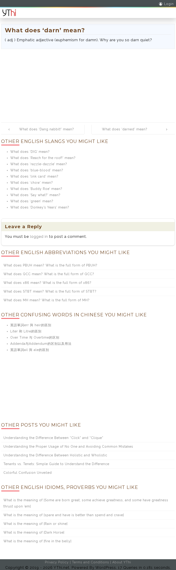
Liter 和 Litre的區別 (25, 331)
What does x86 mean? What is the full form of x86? (47, 283)
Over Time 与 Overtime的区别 (34, 337)
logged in (39, 236)
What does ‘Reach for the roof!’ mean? (43, 158)
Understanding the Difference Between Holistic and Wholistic (55, 455)
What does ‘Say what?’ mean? (35, 195)
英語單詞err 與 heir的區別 (30, 325)
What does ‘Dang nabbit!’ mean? (46, 129)
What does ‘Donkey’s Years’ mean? (39, 207)
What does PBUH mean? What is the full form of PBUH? (50, 265)
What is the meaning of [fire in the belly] (37, 541)
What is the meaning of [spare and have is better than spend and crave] (63, 515)
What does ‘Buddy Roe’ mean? (36, 189)
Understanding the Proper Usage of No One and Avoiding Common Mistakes (68, 446)
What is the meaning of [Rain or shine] (35, 524)
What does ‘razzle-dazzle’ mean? (38, 164)
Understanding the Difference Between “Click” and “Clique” (53, 438)
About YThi (121, 562)
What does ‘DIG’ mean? (30, 151)
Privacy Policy (57, 562)
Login (169, 4)
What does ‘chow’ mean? (31, 182)
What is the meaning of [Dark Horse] (33, 532)
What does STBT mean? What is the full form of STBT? (49, 291)
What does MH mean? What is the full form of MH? (46, 300)
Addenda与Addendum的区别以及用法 (41, 343)
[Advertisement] (88, 83)
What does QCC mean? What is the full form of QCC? (48, 274)
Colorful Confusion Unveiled (27, 472)
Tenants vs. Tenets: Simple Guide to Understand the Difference (56, 464)
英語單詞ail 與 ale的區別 (29, 350)
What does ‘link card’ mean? (34, 176)
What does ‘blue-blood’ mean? (36, 170)
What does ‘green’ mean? (31, 201)
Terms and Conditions (90, 562)
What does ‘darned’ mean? (124, 129)
